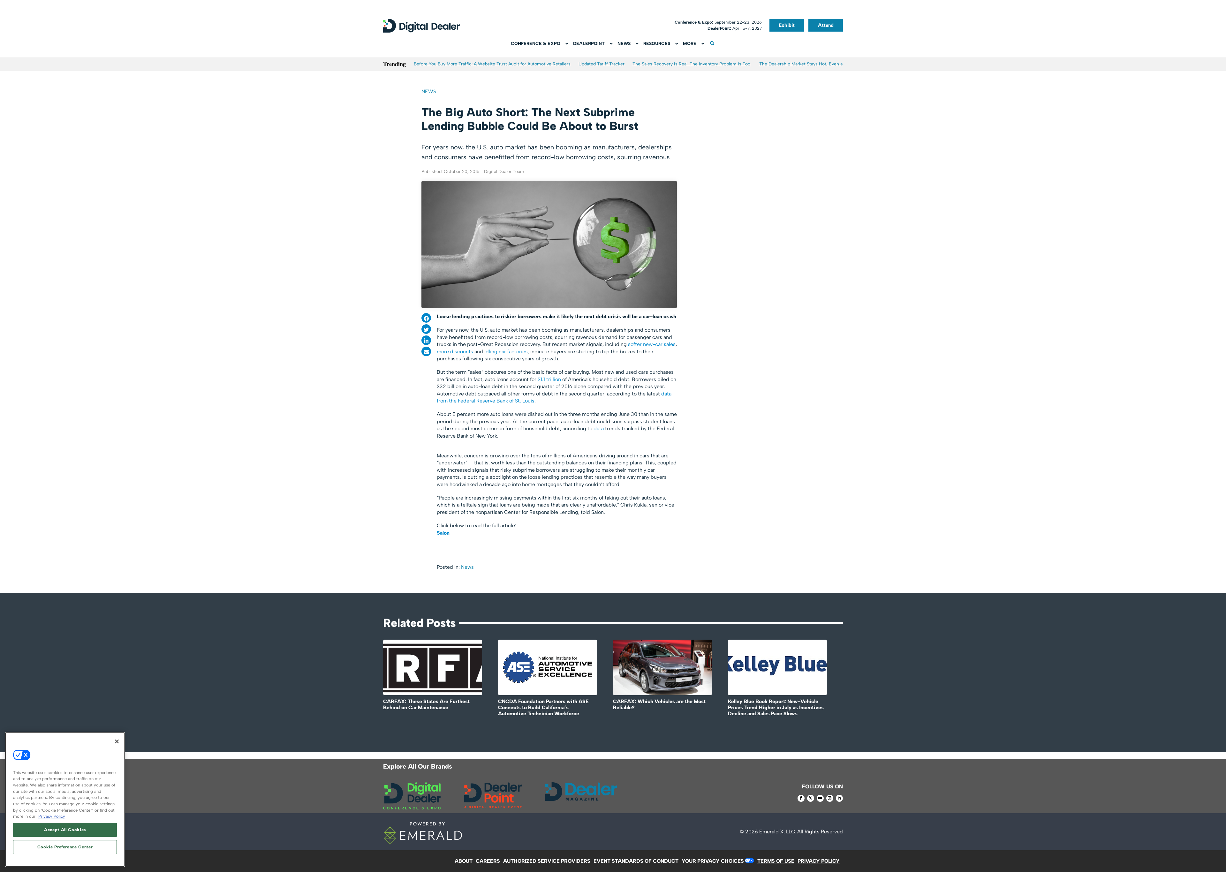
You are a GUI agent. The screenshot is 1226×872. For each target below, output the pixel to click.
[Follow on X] (810, 798)
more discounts (455, 352)
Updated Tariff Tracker (601, 64)
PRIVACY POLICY (819, 861)
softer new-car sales (652, 344)
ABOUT (464, 861)
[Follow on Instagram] (829, 798)
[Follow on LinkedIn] (839, 798)
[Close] (117, 741)
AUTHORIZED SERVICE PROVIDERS (546, 861)
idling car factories (506, 352)
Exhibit (787, 25)
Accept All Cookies (65, 829)
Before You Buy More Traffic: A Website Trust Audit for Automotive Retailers (492, 64)
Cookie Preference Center (65, 847)
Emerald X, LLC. (777, 832)
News (428, 91)
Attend (826, 25)
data (599, 428)
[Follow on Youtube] (820, 798)
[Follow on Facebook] (801, 798)
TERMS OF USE (775, 861)
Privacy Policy (51, 816)
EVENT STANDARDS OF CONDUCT (636, 861)
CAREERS (488, 861)
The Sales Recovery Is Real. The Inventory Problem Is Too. (691, 64)
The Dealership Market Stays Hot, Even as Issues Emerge (818, 64)
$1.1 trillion (549, 379)
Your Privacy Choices (713, 861)
